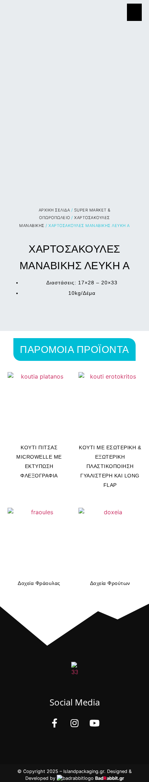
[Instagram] (74, 723)
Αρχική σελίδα (54, 210)
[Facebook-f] (55, 723)
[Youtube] (94, 723)
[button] (134, 12)
